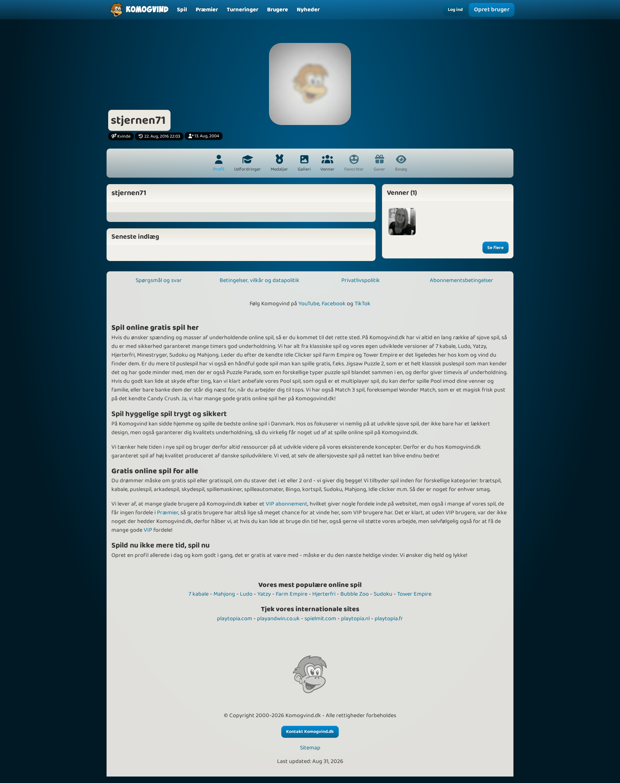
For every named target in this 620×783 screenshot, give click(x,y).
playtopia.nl (355, 618)
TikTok (362, 303)
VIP (148, 530)
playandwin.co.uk (278, 618)
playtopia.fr (389, 618)
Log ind (455, 10)
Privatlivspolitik (360, 280)
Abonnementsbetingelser (461, 280)
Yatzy (264, 594)
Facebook (334, 303)
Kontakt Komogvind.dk (310, 732)
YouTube (308, 303)
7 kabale (199, 594)
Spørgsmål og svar (159, 280)
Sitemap (310, 748)
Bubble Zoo (354, 594)
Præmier (167, 512)
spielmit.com (320, 618)
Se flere (495, 248)
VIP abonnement (286, 503)
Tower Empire (414, 594)
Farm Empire (291, 594)
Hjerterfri (324, 594)
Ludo (246, 594)
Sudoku (383, 594)
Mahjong (224, 594)
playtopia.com (234, 618)
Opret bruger (491, 10)
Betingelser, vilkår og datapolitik (259, 280)
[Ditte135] (402, 221)
